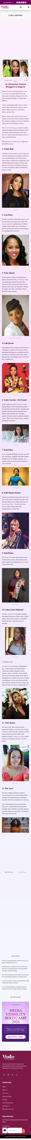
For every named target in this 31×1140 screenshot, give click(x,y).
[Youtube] (25, 2)
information (9, 91)
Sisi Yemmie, (19, 404)
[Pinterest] (23, 872)
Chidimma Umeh (6, 666)
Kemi (3, 454)
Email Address (6, 1126)
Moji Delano (5, 557)
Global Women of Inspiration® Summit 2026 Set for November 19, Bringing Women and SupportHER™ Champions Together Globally (15, 968)
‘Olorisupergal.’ (21, 279)
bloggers (18, 141)
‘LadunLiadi (10, 614)
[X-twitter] (23, 2)
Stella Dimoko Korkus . (8, 504)
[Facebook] (17, 2)
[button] (20, 7)
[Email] (25, 872)
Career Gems (8, 80)
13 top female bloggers (11, 128)
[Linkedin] (21, 2)
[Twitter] (21, 872)
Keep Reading (9, 872)
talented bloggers (23, 116)
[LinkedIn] (12, 1074)
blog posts (4, 224)
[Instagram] (19, 2)
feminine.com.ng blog (18, 736)
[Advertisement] (15, 39)
